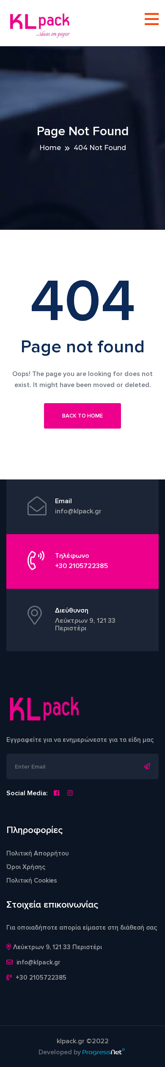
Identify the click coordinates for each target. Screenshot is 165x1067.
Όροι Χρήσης (25, 867)
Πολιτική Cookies (31, 880)
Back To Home (82, 415)
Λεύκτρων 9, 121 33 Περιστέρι (85, 624)
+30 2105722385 (81, 566)
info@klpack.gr (78, 511)
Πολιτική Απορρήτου (37, 853)
